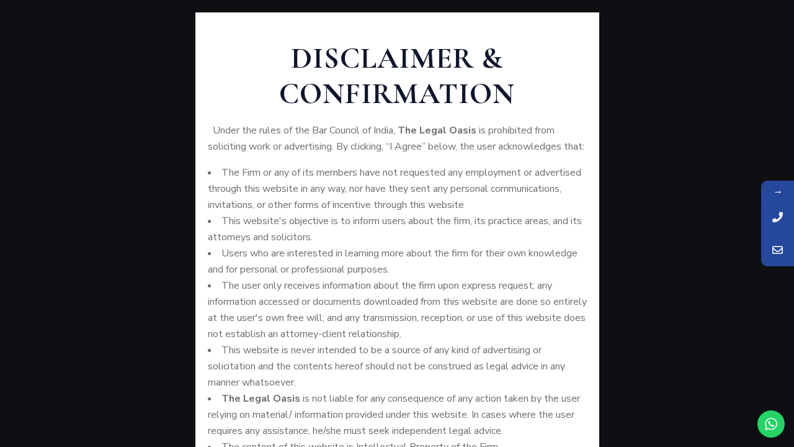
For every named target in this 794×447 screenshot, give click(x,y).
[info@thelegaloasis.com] (777, 249)
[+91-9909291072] (777, 217)
